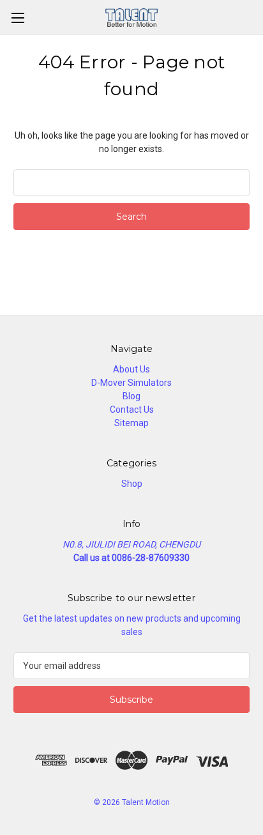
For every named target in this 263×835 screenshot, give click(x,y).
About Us (131, 369)
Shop (131, 484)
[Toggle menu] (17, 17)
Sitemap (131, 423)
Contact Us (132, 409)
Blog (131, 396)
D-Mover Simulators (131, 383)
